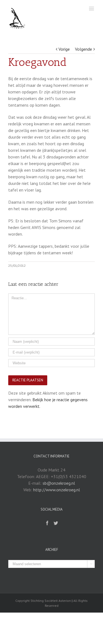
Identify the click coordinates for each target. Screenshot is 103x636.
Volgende (83, 49)
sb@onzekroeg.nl (59, 483)
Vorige (64, 49)
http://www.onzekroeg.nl (56, 489)
